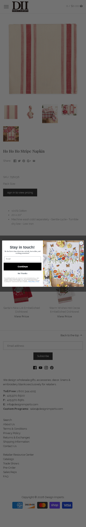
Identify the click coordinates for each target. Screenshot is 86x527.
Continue (23, 266)
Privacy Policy (31, 281)
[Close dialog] (81, 243)
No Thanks (22, 273)
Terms (37, 281)
